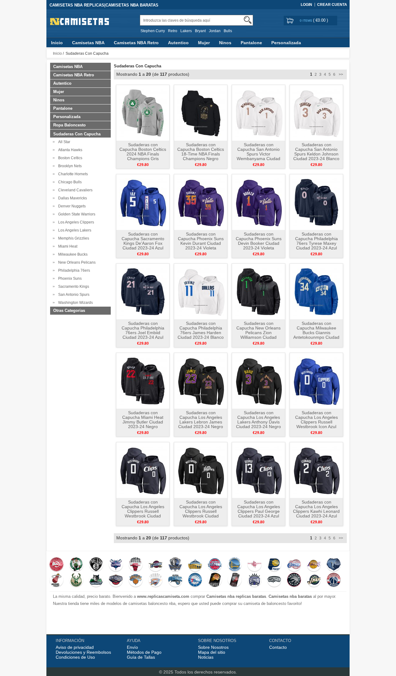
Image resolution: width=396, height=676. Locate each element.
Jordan (215, 31)
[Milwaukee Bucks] (76, 580)
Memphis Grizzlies (72, 238)
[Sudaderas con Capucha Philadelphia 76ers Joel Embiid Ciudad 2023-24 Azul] (143, 291)
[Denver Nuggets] (195, 565)
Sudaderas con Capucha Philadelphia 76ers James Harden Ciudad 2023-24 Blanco (201, 330)
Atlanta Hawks (69, 150)
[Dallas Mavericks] (175, 565)
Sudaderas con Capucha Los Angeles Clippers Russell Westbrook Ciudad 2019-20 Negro (200, 511)
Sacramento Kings (72, 286)
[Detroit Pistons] (215, 565)
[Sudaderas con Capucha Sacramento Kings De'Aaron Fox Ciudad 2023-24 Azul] (143, 201)
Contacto (278, 647)
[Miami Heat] (56, 580)
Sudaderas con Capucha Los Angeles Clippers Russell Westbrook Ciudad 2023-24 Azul (143, 511)
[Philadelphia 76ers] (195, 580)
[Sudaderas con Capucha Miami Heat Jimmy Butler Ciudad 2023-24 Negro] (143, 380)
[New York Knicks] (136, 580)
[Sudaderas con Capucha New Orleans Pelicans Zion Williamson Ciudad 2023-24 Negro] (258, 291)
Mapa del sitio (211, 652)
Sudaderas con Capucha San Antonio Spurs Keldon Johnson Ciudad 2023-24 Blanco (316, 151)
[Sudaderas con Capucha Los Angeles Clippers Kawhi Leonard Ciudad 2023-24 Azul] (316, 469)
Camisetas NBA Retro (136, 42)
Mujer (204, 42)
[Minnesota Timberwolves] (96, 580)
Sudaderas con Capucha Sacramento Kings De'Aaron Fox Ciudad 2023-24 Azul (143, 241)
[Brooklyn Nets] (96, 565)
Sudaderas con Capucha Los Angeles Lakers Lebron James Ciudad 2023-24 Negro (200, 419)
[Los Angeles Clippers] (294, 565)
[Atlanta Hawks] (56, 565)
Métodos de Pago (144, 652)
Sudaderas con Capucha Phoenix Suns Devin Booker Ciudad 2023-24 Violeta (259, 241)
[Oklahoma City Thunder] (155, 580)
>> (340, 74)
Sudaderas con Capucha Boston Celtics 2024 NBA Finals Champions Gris (142, 151)
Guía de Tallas (141, 657)
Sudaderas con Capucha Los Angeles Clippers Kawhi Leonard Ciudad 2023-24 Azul (316, 509)
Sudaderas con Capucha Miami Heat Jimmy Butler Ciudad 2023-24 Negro (142, 419)
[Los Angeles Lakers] (314, 565)
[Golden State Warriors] (235, 565)
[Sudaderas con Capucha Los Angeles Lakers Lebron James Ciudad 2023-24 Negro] (201, 380)
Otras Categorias (69, 310)
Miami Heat (66, 246)
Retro (172, 31)
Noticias (205, 657)
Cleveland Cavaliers (74, 190)
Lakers (186, 31)
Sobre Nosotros (213, 647)
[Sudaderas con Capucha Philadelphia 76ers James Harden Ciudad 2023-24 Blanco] (201, 291)
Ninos (225, 42)
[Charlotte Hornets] (116, 565)
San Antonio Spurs (72, 294)
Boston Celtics (69, 158)
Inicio (57, 42)
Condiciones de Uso (75, 657)
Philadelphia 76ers (73, 270)
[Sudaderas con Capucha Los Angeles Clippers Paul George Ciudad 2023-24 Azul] (258, 469)
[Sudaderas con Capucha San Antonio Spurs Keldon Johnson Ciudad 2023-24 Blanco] (316, 112)
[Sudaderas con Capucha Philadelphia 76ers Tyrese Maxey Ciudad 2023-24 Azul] (316, 201)
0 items (306, 20)
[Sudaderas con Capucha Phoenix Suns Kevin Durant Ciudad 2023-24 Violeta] (201, 201)
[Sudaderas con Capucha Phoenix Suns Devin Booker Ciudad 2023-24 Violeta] (258, 201)
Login (306, 4)
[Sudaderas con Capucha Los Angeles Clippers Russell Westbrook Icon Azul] (316, 380)
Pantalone (251, 42)
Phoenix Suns (69, 278)
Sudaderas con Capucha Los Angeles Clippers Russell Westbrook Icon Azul (316, 419)
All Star (63, 142)
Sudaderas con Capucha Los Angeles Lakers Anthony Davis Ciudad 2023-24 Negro (258, 419)
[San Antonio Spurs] (274, 580)
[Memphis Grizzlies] (334, 565)
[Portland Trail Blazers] (235, 580)
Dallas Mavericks (71, 198)
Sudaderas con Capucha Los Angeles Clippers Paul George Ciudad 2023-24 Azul (258, 509)
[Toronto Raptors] (294, 580)
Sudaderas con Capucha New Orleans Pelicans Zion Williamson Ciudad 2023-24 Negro (258, 332)
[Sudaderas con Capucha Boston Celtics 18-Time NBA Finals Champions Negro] (201, 112)
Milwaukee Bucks (72, 254)
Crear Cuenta (332, 4)
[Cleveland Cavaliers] (155, 565)
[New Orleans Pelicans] (116, 580)
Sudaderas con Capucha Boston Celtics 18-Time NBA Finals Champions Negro (200, 151)
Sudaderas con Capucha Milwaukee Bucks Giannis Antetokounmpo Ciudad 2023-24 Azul (316, 332)
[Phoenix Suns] (215, 580)
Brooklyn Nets (69, 166)
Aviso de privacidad (75, 647)
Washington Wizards (74, 302)
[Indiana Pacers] (274, 565)
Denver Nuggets (71, 206)
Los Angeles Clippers (75, 222)
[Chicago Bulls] (136, 565)
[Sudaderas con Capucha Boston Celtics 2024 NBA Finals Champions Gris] (143, 112)
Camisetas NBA (88, 42)
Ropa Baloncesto (69, 125)
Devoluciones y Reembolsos (83, 652)
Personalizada (286, 42)
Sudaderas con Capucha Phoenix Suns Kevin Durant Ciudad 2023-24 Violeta (201, 241)
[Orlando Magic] (175, 580)
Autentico (178, 42)
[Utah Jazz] (314, 580)
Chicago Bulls (69, 182)
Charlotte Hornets (72, 174)
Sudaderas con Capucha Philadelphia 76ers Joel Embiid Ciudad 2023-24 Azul (143, 330)
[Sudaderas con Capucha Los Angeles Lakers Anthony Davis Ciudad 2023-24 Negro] (258, 380)
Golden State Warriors (75, 214)
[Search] (248, 20)
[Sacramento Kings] (254, 580)
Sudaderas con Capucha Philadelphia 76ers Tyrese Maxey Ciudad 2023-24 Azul (316, 241)
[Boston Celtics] (76, 565)
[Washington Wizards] (334, 580)
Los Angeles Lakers (73, 230)
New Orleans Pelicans (76, 262)
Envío (132, 647)
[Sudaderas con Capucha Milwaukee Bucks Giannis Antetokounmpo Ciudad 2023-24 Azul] (316, 291)
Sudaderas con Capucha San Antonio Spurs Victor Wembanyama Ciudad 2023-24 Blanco (258, 154)
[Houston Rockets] (254, 565)
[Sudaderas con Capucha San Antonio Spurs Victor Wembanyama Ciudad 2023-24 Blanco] (258, 112)
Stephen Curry (152, 31)
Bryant (200, 31)
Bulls (228, 31)
